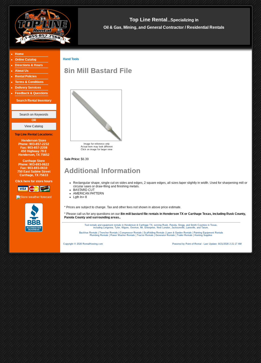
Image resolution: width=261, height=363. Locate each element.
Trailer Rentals (184, 235)
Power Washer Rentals (122, 235)
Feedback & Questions (31, 93)
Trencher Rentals (108, 232)
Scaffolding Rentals (154, 232)
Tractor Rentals (145, 235)
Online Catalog (25, 59)
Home (19, 54)
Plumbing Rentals (99, 235)
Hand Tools (71, 59)
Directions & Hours (29, 65)
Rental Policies (26, 76)
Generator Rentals (165, 235)
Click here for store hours (34, 181)
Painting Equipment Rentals (208, 232)
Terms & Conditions (29, 82)
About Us (22, 71)
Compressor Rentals (131, 232)
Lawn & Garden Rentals (179, 232)
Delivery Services (28, 87)
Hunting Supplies (203, 235)
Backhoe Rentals (88, 232)
